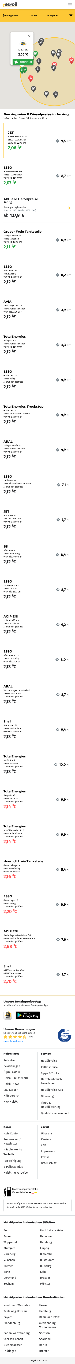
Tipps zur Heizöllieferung (50, 1105)
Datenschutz (49, 1163)
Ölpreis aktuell (12, 1072)
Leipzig (44, 1248)
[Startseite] (10, 4)
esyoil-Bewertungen (13, 1041)
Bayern (7, 1317)
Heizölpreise (49, 1060)
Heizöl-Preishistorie (16, 1078)
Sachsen (44, 1333)
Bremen (8, 1266)
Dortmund (9, 1277)
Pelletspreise (49, 1067)
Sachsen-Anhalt (13, 1339)
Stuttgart (9, 1248)
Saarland (45, 1339)
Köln (43, 1271)
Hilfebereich (11, 1095)
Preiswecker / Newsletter (12, 1141)
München (9, 1260)
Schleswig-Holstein (15, 1311)
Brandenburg (11, 1323)
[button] (22, 71)
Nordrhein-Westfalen (16, 1305)
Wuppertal (10, 1242)
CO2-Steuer (10, 1089)
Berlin (7, 1230)
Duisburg (45, 1266)
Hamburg (46, 1242)
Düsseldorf (47, 1260)
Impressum (48, 1151)
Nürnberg (9, 1254)
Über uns (46, 1133)
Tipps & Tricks (50, 1073)
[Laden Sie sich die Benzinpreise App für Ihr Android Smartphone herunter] (7, 1015)
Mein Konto (10, 1133)
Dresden (45, 1277)
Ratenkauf (9, 1060)
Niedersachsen (12, 1345)
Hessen (43, 1305)
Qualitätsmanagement (55, 1113)
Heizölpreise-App (52, 1089)
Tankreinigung (12, 1160)
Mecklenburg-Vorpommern (48, 1325)
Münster (45, 1283)
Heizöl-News (11, 1084)
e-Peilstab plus (13, 1166)
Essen (7, 1236)
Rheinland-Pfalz (49, 1317)
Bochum (8, 1283)
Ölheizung (47, 1096)
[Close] (29, 36)
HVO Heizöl (10, 1101)
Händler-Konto (12, 1149)
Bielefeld (46, 1254)
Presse (45, 1157)
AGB (43, 1145)
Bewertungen (11, 1066)
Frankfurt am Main (51, 1230)
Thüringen (9, 1351)
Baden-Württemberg (16, 1333)
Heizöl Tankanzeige (15, 1172)
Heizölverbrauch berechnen (51, 1081)
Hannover (46, 1236)
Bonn (6, 1271)
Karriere (46, 1139)
